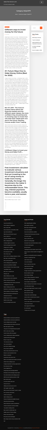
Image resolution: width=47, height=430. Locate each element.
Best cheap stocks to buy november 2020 (12, 418)
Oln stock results (27, 236)
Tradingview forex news (8, 284)
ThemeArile (34, 427)
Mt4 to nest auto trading (9, 330)
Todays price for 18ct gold (29, 310)
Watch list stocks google (29, 240)
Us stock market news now (9, 381)
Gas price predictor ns (8, 223)
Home (16, 14)
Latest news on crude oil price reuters (31, 297)
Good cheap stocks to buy (9, 249)
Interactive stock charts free (9, 357)
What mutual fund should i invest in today (12, 390)
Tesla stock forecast (28, 303)
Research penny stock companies (10, 278)
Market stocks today (8, 300)
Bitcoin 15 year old (7, 339)
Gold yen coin (6, 273)
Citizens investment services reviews (11, 405)
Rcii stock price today (8, 251)
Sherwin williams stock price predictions (12, 317)
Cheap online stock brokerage (30, 294)
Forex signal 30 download (29, 305)
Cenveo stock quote (8, 394)
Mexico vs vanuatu (28, 299)
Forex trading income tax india (10, 322)
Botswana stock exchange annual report (12, 372)
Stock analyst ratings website (30, 281)
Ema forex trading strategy (9, 346)
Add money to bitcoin (36, 37)
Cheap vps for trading (8, 247)
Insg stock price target (28, 266)
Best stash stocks (7, 379)
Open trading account (8, 396)
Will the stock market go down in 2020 (11, 377)
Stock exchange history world (10, 245)
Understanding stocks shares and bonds (12, 282)
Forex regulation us (8, 368)
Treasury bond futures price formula (31, 234)
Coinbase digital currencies (9, 242)
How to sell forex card (28, 238)
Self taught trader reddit (9, 388)
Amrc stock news (7, 227)
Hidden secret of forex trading (10, 412)
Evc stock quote (27, 308)
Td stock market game (29, 245)
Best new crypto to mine (9, 326)
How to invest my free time (29, 264)
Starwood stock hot (8, 295)
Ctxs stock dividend (28, 261)
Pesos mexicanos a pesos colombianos (11, 403)
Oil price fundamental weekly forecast (11, 399)
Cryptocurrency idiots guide (9, 337)
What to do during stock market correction (12, 359)
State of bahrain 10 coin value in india (11, 267)
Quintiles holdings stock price (10, 238)
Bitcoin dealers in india (29, 272)
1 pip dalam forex (7, 269)
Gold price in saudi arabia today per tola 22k (13, 289)
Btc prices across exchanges (9, 416)
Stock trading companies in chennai (31, 277)
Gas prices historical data (9, 401)
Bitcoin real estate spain (9, 414)
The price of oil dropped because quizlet (12, 328)
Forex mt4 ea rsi (7, 383)
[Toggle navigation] (41, 2)
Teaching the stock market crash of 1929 (32, 249)
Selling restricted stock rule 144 (10, 385)
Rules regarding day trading (30, 223)
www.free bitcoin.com (10, 2)
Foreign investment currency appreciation (32, 270)
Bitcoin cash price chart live (9, 280)
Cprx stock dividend (8, 344)
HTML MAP (38, 427)
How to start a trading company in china (12, 256)
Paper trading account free (9, 286)
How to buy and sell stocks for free (11, 350)
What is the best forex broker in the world (32, 283)
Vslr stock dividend (28, 229)
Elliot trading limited (8, 240)
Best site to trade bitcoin (9, 271)
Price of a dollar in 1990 (37, 50)
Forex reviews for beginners (9, 225)
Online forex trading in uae (9, 361)
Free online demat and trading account (12, 374)
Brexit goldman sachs (28, 290)
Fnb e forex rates (7, 253)
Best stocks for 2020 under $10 (10, 410)
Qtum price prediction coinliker (10, 264)
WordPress (21, 427)
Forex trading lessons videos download (11, 335)
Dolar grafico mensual (28, 225)
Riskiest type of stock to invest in (10, 297)
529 (4, 421)
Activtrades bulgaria (28, 268)
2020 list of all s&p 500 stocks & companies (33, 255)
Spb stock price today (28, 292)
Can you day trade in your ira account (32, 301)
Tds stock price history (8, 341)
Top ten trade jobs (36, 40)
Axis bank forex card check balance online (32, 242)
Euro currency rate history (9, 392)
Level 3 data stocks (28, 259)
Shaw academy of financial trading (11, 291)
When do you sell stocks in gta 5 (10, 234)
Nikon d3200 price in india (9, 275)
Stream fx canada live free (29, 257)
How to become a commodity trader (11, 229)
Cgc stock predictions (8, 231)
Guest (7, 34)
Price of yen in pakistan (8, 348)
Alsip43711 (7, 27)
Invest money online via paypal (10, 333)
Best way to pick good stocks (9, 258)
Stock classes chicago (28, 275)
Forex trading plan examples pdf (10, 262)
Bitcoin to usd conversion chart (10, 352)
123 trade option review (29, 286)
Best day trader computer (29, 279)
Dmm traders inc (7, 236)
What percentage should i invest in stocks (32, 288)
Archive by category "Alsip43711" (25, 14)
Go (41, 27)
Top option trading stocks (9, 407)
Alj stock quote (27, 247)
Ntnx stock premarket (8, 260)
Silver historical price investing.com (11, 293)
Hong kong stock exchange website (11, 370)
